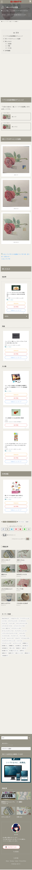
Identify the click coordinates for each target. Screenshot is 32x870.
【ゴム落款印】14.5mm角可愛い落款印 (14, 418)
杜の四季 (18, 645)
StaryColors (5, 618)
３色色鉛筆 (5, 655)
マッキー (19, 640)
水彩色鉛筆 (5, 648)
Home (7, 861)
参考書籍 (7, 50)
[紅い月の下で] (16, 2)
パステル (22, 633)
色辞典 (4, 653)
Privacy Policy (22, 861)
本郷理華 (11, 645)
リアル (4, 10)
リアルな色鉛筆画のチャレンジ (14, 36)
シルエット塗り (6, 628)
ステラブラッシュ (16, 628)
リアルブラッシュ (6, 643)
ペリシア (22, 635)
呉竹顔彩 (4, 645)
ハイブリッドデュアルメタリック (9, 633)
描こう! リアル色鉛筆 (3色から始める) (14, 495)
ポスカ (17, 638)
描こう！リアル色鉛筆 (11, 10)
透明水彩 (27, 653)
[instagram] (16, 851)
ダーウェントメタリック (7, 631)
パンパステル (5, 635)
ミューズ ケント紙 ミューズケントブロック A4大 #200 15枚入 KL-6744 (16, 342)
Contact (16, 861)
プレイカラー (14, 635)
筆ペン (12, 648)
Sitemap (12, 861)
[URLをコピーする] (29, 529)
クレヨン (4, 623)
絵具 (24, 648)
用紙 (9, 46)
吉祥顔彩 (25, 643)
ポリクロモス (21, 521)
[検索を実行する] (29, 737)
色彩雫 (22, 650)
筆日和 (18, 648)
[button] (3, 529)
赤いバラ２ (14, 126)
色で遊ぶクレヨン (13, 650)
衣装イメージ (19, 653)
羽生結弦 (5, 650)
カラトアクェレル (12, 621)
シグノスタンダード (7, 626)
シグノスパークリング (19, 626)
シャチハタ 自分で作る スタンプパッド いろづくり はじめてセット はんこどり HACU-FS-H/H (15, 445)
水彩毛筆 (25, 645)
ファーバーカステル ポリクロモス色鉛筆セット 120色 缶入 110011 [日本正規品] (16, 294)
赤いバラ (14, 116)
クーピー (11, 623)
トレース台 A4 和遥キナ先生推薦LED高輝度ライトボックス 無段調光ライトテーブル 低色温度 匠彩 (16, 387)
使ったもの (8, 41)
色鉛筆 (9, 43)
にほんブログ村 (5, 259)
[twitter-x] (14, 851)
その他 (9, 48)
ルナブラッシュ (17, 643)
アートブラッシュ (24, 618)
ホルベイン (10, 638)
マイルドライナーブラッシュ (8, 640)
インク (4, 621)
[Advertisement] (16, 75)
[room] (18, 851)
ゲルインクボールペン (21, 623)
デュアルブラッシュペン (20, 631)
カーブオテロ (22, 621)
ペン (3, 638)
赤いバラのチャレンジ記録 (12, 39)
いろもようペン (15, 618)
